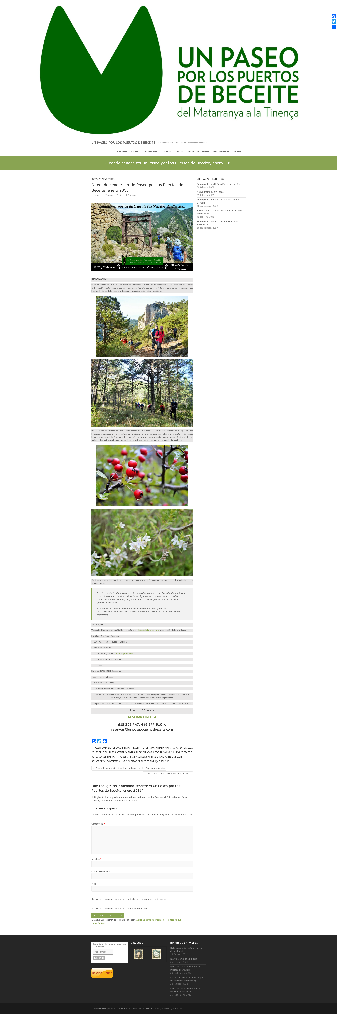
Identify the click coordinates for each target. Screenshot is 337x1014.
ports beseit (98, 752)
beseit (97, 748)
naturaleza (186, 748)
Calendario (168, 152)
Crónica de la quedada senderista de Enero (168, 773)
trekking (164, 761)
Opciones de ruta (152, 152)
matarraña (157, 748)
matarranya (172, 748)
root (97, 195)
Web (93, 884)
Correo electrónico (101, 871)
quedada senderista (103, 179)
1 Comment (131, 195)
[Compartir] (333, 26)
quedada (130, 752)
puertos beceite (115, 752)
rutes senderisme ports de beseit (110, 757)
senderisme (144, 757)
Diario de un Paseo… (222, 152)
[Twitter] (333, 21)
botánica (107, 748)
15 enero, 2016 (112, 195)
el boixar (118, 748)
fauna (136, 748)
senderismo (98, 761)
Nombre (96, 859)
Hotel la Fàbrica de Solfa (148, 630)
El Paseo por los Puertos (128, 152)
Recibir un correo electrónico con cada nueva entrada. (119, 908)
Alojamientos (193, 152)
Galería (180, 152)
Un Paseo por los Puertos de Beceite (123, 143)
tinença (154, 761)
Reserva (205, 152)
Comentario (98, 824)
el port (128, 748)
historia (146, 748)
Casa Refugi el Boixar (124, 654)
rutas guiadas (144, 752)
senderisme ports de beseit (166, 757)
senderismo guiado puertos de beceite (127, 761)
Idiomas (237, 152)
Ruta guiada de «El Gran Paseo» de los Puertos (221, 184)
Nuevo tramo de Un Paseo (210, 192)
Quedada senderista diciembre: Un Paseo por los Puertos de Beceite (129, 768)
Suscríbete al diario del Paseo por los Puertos (109, 945)
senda (133, 757)
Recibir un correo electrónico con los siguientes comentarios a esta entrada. (130, 899)
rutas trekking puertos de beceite (172, 752)
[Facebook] (333, 16)
